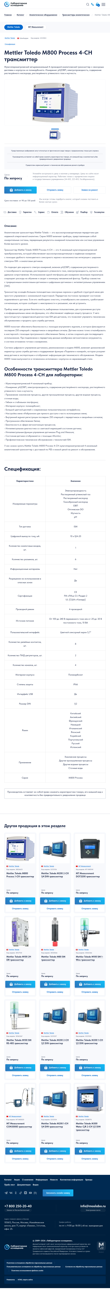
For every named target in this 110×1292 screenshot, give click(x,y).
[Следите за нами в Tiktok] (20, 1193)
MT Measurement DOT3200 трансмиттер (88, 875)
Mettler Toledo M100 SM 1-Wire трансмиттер (89, 958)
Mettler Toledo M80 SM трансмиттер (53, 958)
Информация (42, 1179)
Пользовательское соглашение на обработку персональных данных (34, 1267)
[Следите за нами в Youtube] (30, 1193)
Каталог (20, 15)
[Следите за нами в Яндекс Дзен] (25, 1193)
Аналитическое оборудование (43, 15)
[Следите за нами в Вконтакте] (11, 1193)
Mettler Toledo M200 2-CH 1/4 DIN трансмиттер (55, 875)
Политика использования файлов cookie (27, 1270)
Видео (36, 1185)
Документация (24, 1185)
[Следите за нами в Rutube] (35, 1193)
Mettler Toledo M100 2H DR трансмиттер (18, 958)
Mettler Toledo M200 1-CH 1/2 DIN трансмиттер (89, 1042)
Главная (8, 15)
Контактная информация (71, 1179)
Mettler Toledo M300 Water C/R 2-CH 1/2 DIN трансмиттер (88, 1126)
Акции (17, 1179)
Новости (54, 1179)
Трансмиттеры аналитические (76, 15)
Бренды (88, 1179)
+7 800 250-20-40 (18, 1206)
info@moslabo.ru (93, 1206)
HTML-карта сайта (25, 1280)
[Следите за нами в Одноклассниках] (15, 1193)
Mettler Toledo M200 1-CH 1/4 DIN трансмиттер (54, 1125)
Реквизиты (11, 1280)
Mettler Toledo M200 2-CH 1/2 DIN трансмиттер (55, 1042)
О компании (27, 1179)
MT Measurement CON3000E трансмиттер (19, 1125)
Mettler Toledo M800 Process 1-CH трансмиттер (20, 875)
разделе (58, 825)
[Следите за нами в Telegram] (6, 1193)
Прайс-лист (9, 1185)
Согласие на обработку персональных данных (83, 1267)
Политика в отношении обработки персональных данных (29, 1263)
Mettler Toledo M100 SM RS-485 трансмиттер (18, 1042)
